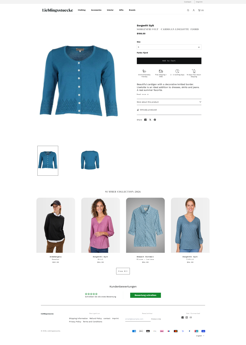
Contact (187, 2)
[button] (79, 84)
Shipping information (78, 318)
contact (107, 318)
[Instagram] (187, 317)
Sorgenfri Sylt (145, 25)
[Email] (191, 317)
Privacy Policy (75, 322)
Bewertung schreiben (145, 295)
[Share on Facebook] (145, 120)
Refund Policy (96, 318)
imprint (115, 318)
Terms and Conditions (92, 322)
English (199, 336)
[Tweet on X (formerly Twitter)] (150, 120)
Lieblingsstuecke (53, 331)
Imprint (199, 2)
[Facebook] (183, 317)
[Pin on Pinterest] (155, 120)
